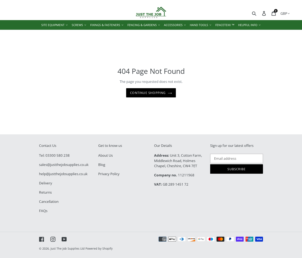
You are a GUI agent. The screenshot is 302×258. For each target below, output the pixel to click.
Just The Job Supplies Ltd (68, 248)
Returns (45, 192)
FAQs (43, 210)
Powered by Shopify (99, 248)
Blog (101, 164)
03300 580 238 (57, 155)
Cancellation (49, 201)
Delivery (45, 183)
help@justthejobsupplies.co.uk (63, 173)
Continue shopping (148, 93)
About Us (105, 155)
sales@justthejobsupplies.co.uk (64, 164)
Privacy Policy (109, 173)
